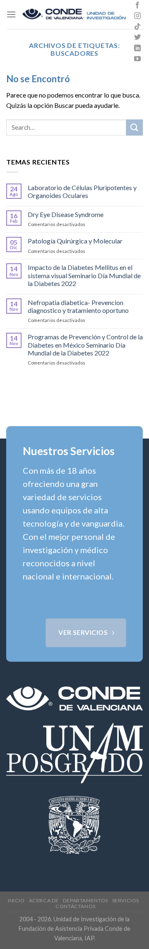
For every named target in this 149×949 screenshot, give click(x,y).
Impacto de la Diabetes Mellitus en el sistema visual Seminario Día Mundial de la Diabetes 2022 (84, 275)
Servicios (125, 900)
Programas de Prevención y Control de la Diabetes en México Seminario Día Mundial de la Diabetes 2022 (85, 344)
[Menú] (11, 14)
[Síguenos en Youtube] (137, 59)
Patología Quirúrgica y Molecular (75, 241)
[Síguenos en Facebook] (137, 5)
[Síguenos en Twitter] (137, 37)
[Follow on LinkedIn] (137, 48)
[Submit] (134, 127)
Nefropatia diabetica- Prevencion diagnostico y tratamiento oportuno (78, 306)
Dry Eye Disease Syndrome (65, 214)
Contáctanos (75, 906)
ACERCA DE (44, 900)
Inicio (16, 900)
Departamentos (85, 900)
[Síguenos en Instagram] (137, 16)
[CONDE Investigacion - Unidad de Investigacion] (74, 15)
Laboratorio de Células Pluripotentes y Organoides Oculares (82, 191)
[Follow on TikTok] (137, 27)
